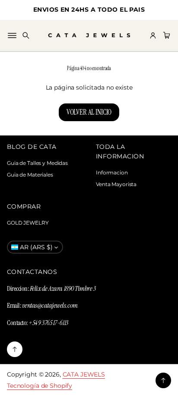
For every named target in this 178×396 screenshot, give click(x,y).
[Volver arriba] (14, 349)
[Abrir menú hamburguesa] (12, 35)
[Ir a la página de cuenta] (153, 35)
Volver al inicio (89, 112)
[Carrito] (165, 35)
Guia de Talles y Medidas (37, 163)
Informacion (112, 172)
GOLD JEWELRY (28, 222)
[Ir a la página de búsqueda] (26, 35)
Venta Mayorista (116, 184)
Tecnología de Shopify (39, 385)
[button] (26, 35)
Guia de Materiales (30, 174)
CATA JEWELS (84, 374)
